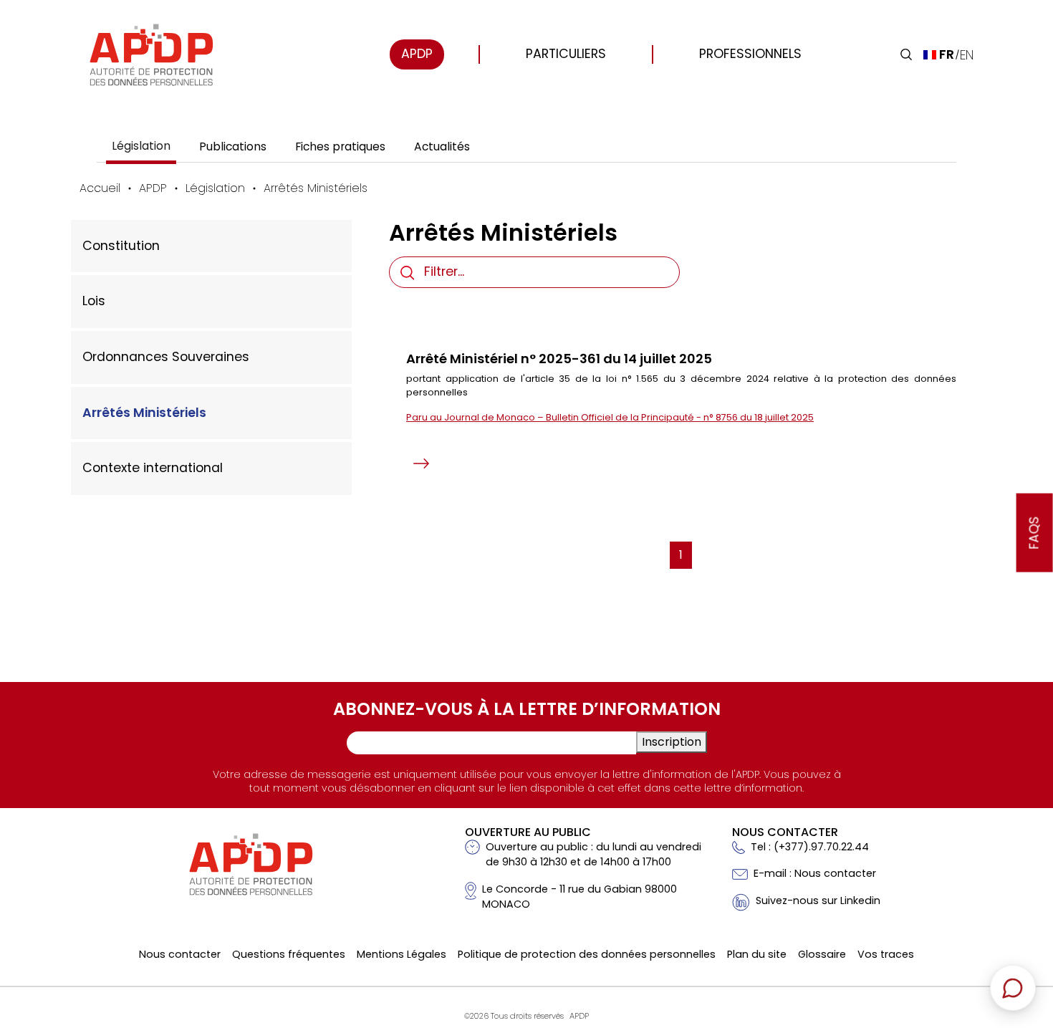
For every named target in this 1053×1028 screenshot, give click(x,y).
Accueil (100, 188)
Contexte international (152, 467)
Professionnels (750, 53)
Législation (141, 145)
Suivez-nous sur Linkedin (818, 900)
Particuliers (566, 53)
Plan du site (757, 954)
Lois (93, 300)
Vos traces (885, 954)
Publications (232, 146)
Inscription (671, 742)
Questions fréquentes (288, 954)
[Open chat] (1013, 988)
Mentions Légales (401, 954)
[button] (906, 54)
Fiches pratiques (340, 146)
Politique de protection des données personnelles (587, 954)
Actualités (442, 146)
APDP (417, 53)
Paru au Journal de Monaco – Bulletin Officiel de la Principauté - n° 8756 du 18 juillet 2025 (610, 417)
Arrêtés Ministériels (144, 412)
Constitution (121, 245)
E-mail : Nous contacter (815, 873)
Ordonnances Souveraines (165, 356)
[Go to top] (1021, 917)
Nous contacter (180, 954)
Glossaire (822, 954)
